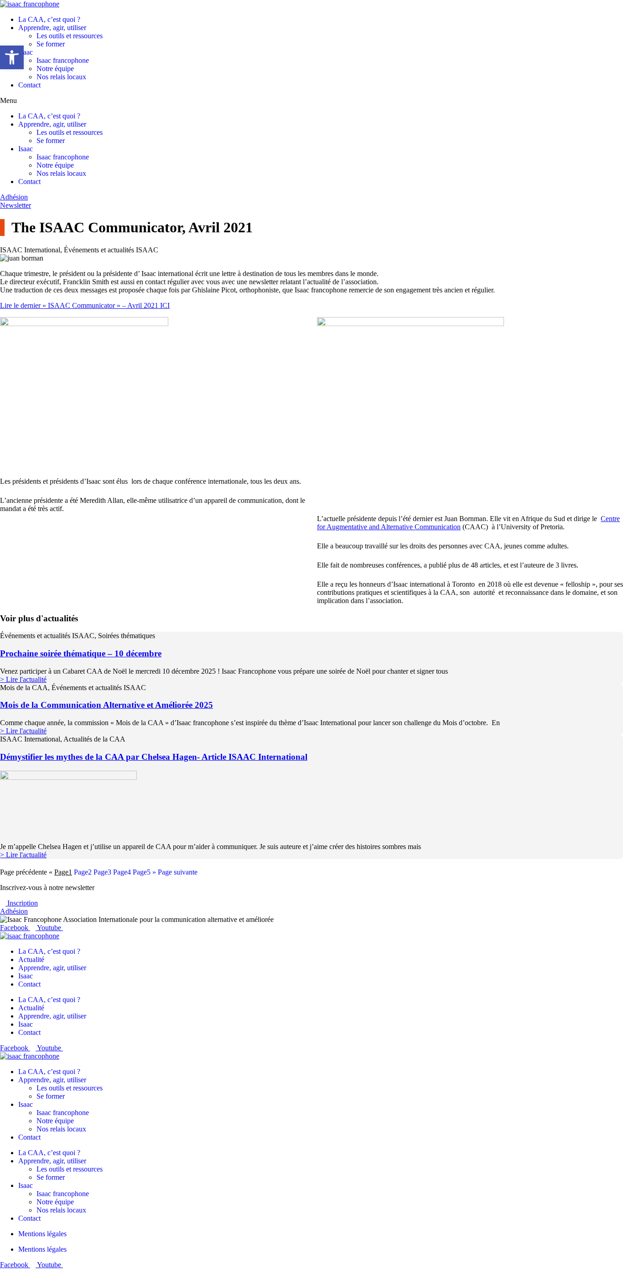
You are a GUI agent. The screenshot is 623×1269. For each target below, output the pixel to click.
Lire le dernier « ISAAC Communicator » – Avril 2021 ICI (85, 305)
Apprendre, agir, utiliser (52, 27)
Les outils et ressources (69, 36)
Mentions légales (42, 1234)
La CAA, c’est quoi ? (49, 19)
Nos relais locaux (61, 77)
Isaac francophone (62, 60)
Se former (50, 44)
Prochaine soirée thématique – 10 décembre (80, 653)
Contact (29, 85)
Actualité (31, 959)
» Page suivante (174, 872)
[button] (311, 101)
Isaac (25, 52)
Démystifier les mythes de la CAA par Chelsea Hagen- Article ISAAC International (153, 757)
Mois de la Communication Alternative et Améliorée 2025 (106, 705)
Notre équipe (55, 68)
